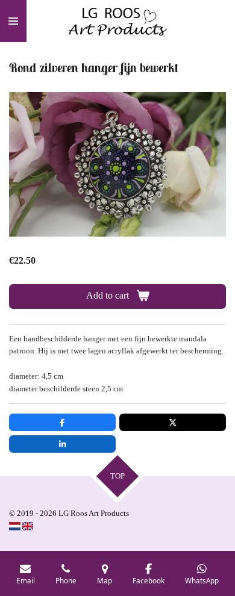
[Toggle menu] (13, 21)
